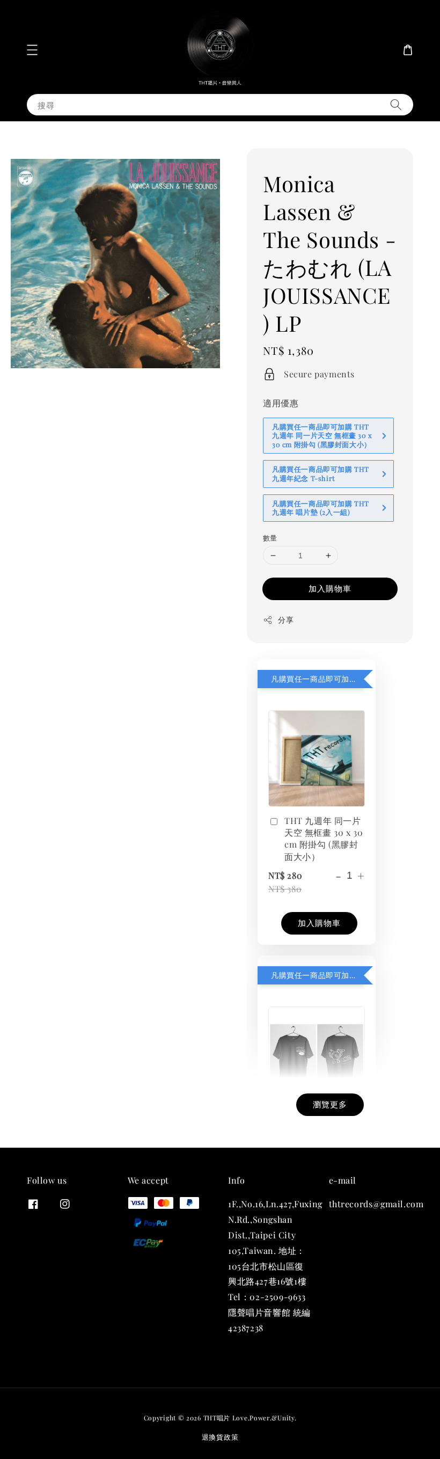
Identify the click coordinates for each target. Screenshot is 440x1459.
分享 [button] (286, 620)
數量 (270, 537)
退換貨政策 (220, 1436)
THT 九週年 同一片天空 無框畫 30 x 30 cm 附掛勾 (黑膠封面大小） (323, 838)
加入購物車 (330, 588)
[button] (32, 50)
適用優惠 (280, 402)
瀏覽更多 (330, 1104)
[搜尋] (396, 104)
